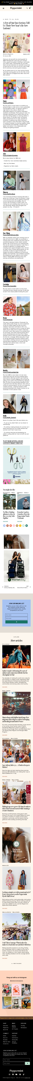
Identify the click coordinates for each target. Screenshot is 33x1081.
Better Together (6, 690)
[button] (3, 8)
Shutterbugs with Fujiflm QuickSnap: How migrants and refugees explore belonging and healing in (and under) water (15, 719)
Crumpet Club (27, 1077)
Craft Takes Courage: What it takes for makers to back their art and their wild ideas (16, 943)
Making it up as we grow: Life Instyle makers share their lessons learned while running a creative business (16, 808)
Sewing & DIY (26, 54)
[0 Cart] (29, 8)
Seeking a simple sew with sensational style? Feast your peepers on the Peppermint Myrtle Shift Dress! (16, 894)
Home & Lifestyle (6, 912)
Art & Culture (6, 492)
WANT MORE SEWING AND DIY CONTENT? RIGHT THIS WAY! (13, 442)
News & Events (14, 738)
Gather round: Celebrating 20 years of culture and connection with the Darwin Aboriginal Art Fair (14, 673)
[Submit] (16, 621)
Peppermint (20, 492)
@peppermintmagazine (16, 980)
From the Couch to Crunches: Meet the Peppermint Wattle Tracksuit (23, 515)
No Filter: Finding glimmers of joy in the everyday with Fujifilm (9, 515)
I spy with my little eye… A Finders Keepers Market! (16, 766)
